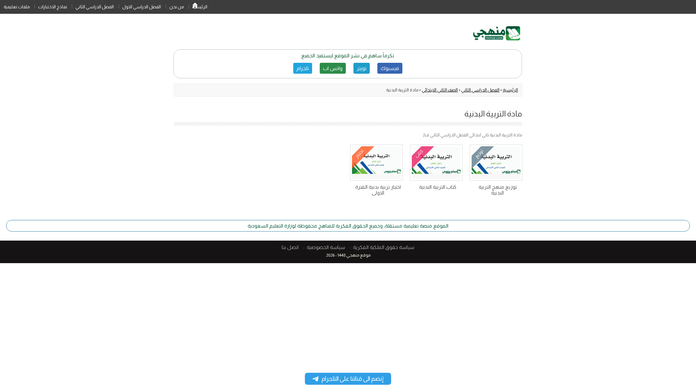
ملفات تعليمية (17, 6)
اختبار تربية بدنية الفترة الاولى (378, 190)
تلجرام (303, 68)
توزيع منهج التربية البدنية (497, 190)
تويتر (361, 68)
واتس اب (333, 68)
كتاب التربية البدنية (437, 187)
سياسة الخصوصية (326, 247)
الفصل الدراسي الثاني (94, 6)
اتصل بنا (290, 247)
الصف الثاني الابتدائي (440, 90)
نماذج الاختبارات (52, 6)
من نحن (176, 6)
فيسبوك (390, 68)
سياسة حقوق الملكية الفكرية (383, 247)
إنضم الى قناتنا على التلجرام (353, 378)
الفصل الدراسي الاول (141, 6)
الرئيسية (195, 6)
